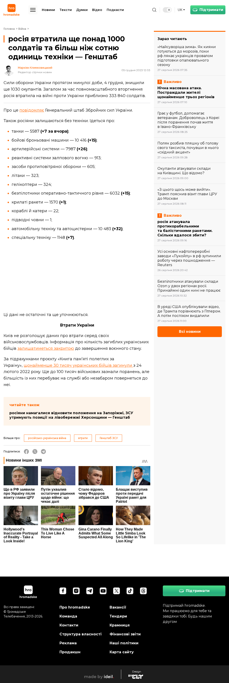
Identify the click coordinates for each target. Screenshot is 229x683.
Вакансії (118, 607)
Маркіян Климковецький (35, 67)
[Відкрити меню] (32, 9)
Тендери (118, 616)
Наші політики (124, 643)
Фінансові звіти (125, 634)
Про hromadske (74, 607)
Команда (68, 616)
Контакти (68, 625)
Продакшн (70, 652)
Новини (48, 10)
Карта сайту (122, 652)
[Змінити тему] (167, 10)
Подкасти (115, 10)
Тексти (65, 10)
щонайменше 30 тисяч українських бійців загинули (78, 365)
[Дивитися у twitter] (116, 591)
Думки (82, 10)
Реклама (68, 643)
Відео (97, 10)
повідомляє (31, 110)
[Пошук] (154, 9)
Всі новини (190, 331)
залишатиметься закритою (45, 348)
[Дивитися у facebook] (62, 591)
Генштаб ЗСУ (109, 438)
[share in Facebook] (26, 451)
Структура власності (80, 634)
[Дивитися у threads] (143, 591)
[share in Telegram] (43, 451)
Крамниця (120, 625)
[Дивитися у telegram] (89, 591)
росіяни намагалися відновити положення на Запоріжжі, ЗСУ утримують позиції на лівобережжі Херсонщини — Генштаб (71, 415)
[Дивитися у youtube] (103, 591)
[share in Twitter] (34, 451)
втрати (83, 438)
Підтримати (211, 10)
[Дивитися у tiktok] (130, 591)
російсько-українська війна (47, 438)
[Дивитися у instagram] (76, 591)
